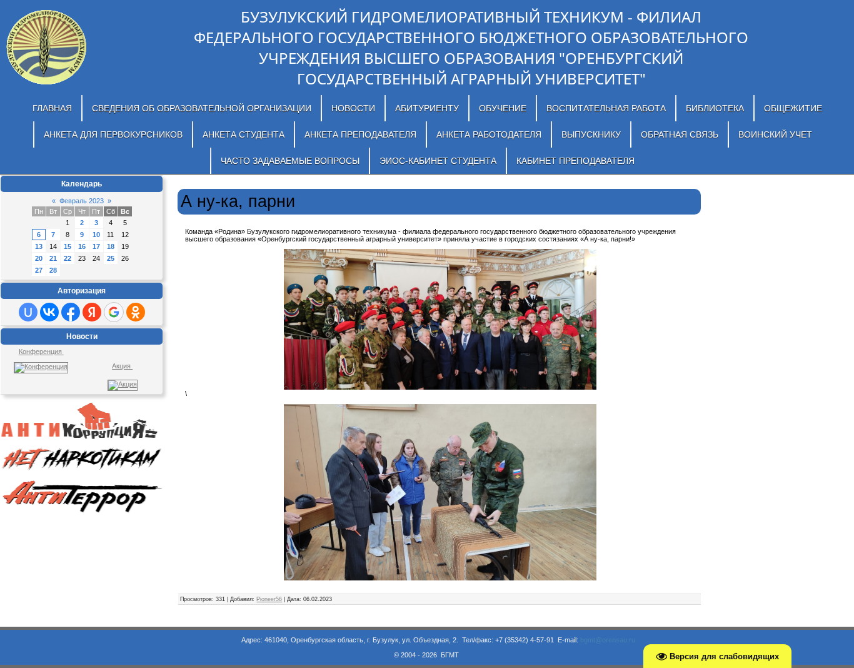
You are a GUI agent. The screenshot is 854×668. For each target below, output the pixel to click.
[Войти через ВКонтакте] (49, 312)
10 (96, 234)
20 (39, 258)
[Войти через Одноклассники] (135, 312)
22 (67, 258)
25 (110, 258)
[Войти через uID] (28, 312)
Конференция (41, 351)
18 (110, 246)
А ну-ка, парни (238, 201)
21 (53, 258)
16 (82, 246)
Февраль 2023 (81, 201)
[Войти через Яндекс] (92, 312)
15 (67, 246)
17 (96, 246)
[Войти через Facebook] (70, 312)
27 (39, 270)
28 (53, 270)
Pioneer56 (269, 599)
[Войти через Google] (114, 312)
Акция (122, 366)
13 (39, 246)
